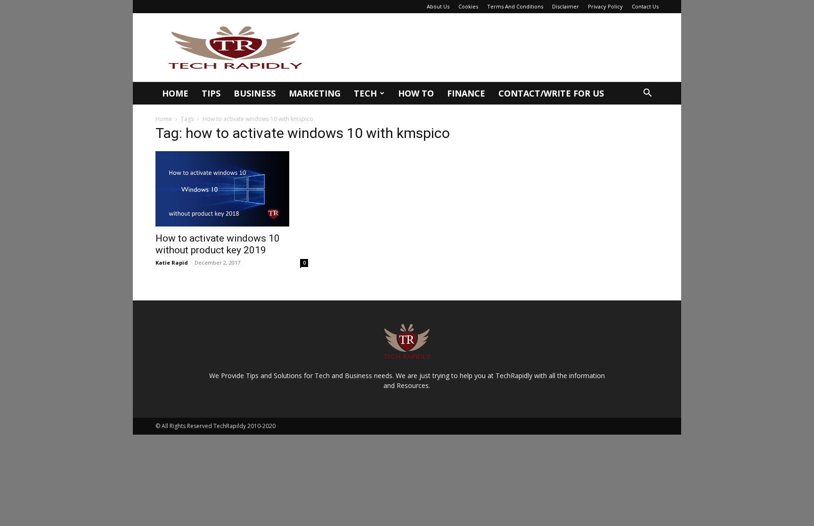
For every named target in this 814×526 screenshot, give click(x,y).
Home (175, 93)
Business (255, 93)
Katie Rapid (171, 262)
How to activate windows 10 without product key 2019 (217, 244)
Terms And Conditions (515, 6)
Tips (211, 93)
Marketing (315, 93)
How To (416, 93)
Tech (365, 93)
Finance (466, 93)
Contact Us (645, 6)
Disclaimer (565, 6)
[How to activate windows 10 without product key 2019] (231, 189)
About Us (438, 6)
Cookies (468, 6)
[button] (647, 93)
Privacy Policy (605, 6)
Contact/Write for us (551, 93)
